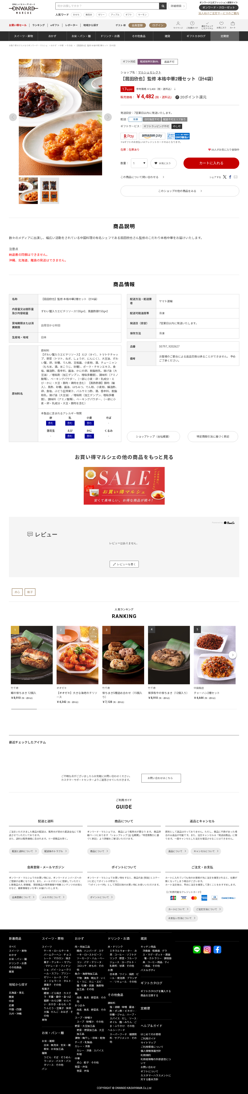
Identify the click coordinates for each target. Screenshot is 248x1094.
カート (233, 28)
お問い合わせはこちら (160, 778)
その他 (57, 984)
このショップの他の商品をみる (177, 191)
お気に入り (221, 28)
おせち (76, 15)
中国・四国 (15, 1009)
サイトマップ (148, 1042)
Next (108, 117)
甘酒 (121, 965)
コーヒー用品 (154, 962)
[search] (163, 6)
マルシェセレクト (149, 72)
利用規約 (146, 1055)
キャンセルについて (204, 851)
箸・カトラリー (153, 958)
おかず (52, 36)
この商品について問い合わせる (139, 177)
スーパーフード (118, 1034)
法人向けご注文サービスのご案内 (218, 13)
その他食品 (139, 36)
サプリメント (121, 1038)
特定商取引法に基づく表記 (213, 436)
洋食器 (146, 950)
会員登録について (21, 897)
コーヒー (119, 954)
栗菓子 (47, 984)
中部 (11, 1001)
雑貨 (167, 36)
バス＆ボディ (148, 970)
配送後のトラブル (53, 851)
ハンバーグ (90, 950)
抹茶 (68, 1008)
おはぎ (64, 1011)
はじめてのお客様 (151, 1034)
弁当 (86, 1070)
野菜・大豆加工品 (85, 1026)
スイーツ (47, 946)
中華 (77, 1058)
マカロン (58, 958)
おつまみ (80, 1005)
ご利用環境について (152, 1046)
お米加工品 (57, 1049)
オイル (113, 1022)
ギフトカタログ (196, 36)
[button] (16, 655)
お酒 (110, 970)
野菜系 (95, 997)
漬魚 (86, 978)
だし (124, 1018)
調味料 (111, 1003)
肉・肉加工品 (82, 946)
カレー (80, 1050)
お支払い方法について (180, 918)
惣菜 (79, 1070)
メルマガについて (51, 897)
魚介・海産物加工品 (86, 973)
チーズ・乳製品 (83, 1042)
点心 (17, 592)
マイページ (178, 28)
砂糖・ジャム (117, 1014)
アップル (115, 15)
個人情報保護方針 (151, 1051)
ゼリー (101, 15)
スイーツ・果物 (23, 36)
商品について (97, 851)
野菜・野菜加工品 (87, 1030)
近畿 (11, 1005)
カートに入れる (211, 163)
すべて (12, 946)
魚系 (86, 997)
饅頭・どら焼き (52, 993)
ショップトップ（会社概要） (153, 436)
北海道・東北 (16, 992)
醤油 (131, 1007)
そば (56, 1057)
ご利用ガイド (192, 28)
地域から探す (90, 25)
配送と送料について (22, 851)
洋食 (88, 1050)
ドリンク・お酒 (110, 36)
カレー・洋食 (82, 1046)
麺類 (44, 1053)
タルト (67, 981)
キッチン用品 (148, 946)
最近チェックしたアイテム (207, 27)
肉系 (79, 997)
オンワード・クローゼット (218, 7)
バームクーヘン (52, 954)
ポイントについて (99, 897)
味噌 (124, 1007)
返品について (175, 851)
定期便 (225, 36)
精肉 (79, 950)
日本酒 (113, 974)
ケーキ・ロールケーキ (56, 950)
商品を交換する (149, 995)
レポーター (71, 25)
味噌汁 (90, 1021)
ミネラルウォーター (121, 950)
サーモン (142, 15)
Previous (13, 117)
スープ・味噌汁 (83, 1017)
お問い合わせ (148, 1067)
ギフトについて (149, 1071)
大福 (46, 1011)
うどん (47, 1057)
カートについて (176, 909)
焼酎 (131, 974)
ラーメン (49, 1061)
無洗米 (89, 15)
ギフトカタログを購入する (156, 991)
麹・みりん (125, 1022)
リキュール (120, 981)
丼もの (92, 965)
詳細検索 (176, 6)
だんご (55, 1011)
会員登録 (137, 25)
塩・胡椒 (115, 1007)
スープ (80, 1021)
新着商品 (15, 938)
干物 (79, 978)
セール (18, 25)
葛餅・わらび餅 (52, 1000)
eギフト (54, 25)
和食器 (156, 950)
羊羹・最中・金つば (59, 996)
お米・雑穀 (48, 1041)
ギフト (129, 15)
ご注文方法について (206, 909)
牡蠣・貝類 (87, 985)
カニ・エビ (95, 981)
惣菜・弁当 (81, 1066)
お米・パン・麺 (81, 36)
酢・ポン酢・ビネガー (122, 1011)
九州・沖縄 (15, 1013)
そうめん (66, 1057)
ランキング (38, 25)
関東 (11, 997)
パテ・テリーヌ (93, 962)
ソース (132, 1018)
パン (44, 1069)
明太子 (95, 978)
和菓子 (45, 988)
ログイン (157, 25)
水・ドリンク (115, 946)
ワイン (123, 974)
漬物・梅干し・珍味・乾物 (90, 1038)
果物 (44, 1019)
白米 (46, 1045)
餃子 (30, 592)
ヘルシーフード (116, 1030)
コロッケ (82, 965)
